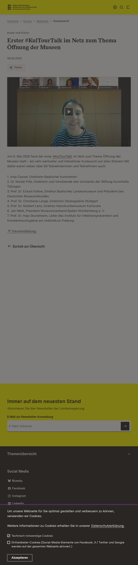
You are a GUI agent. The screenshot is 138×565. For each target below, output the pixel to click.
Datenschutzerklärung (107, 526)
